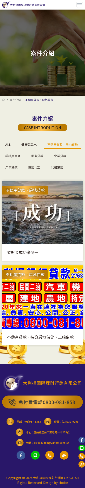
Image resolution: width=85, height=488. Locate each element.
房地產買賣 (12, 155)
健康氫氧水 (29, 144)
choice (63, 482)
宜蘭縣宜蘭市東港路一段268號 (52, 432)
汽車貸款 (11, 167)
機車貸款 (37, 155)
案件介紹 (15, 100)
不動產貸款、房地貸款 (62, 144)
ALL (8, 144)
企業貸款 (60, 155)
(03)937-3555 (32, 421)
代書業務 (57, 167)
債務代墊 (34, 167)
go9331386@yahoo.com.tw (51, 442)
